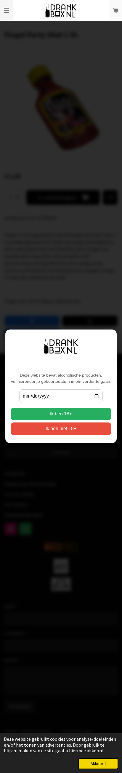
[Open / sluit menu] (6, 10)
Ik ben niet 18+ (61, 428)
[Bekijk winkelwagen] (115, 10)
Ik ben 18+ (61, 414)
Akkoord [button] (98, 763)
